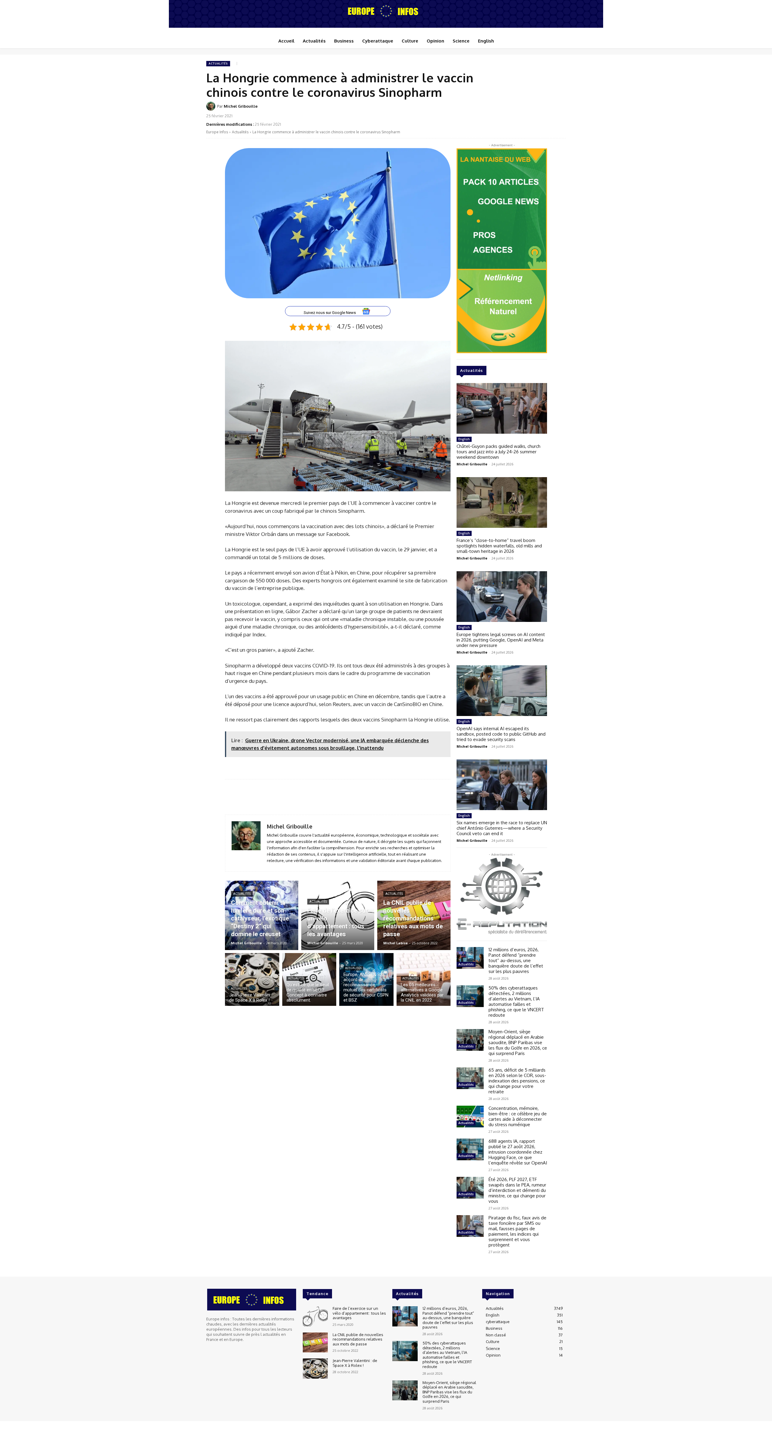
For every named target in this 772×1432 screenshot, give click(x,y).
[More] (559, 110)
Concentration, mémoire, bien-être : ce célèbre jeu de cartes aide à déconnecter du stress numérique (518, 1116)
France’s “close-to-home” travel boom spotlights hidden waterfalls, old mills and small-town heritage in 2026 (499, 545)
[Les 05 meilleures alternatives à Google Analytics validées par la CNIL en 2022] (424, 979)
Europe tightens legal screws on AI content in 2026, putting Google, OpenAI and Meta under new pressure (501, 640)
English (464, 439)
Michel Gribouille (241, 106)
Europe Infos (217, 132)
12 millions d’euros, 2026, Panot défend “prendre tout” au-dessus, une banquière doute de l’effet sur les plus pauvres (516, 960)
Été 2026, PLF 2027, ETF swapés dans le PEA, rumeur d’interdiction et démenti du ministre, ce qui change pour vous (517, 1190)
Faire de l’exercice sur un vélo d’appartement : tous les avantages (359, 1313)
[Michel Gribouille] (211, 106)
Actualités (218, 63)
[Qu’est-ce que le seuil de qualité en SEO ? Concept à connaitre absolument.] (309, 979)
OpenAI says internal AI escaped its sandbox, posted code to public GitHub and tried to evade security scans (501, 734)
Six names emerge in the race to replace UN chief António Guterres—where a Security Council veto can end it (502, 828)
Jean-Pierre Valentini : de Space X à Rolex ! (355, 1363)
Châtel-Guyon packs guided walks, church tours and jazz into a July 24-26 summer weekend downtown (498, 451)
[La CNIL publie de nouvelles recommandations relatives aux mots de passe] (414, 915)
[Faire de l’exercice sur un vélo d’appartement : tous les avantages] (338, 915)
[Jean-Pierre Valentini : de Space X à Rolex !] (252, 979)
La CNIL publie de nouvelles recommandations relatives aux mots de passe (358, 1339)
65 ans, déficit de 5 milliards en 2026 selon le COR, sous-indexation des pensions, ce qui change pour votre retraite (517, 1081)
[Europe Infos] (386, 11)
